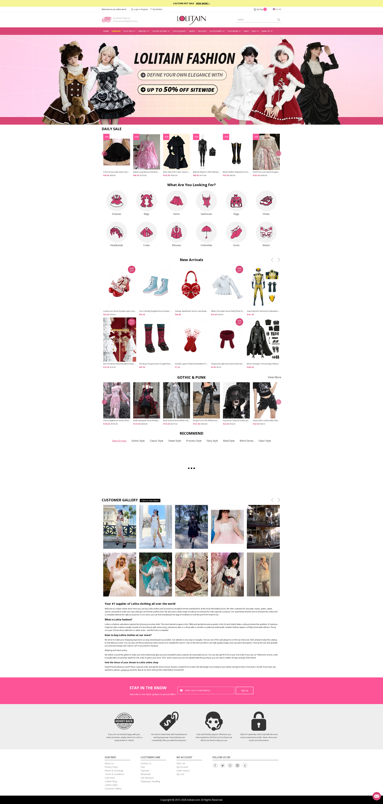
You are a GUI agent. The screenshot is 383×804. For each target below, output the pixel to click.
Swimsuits (206, 214)
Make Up (266, 31)
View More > (203, 3)
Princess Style (194, 440)
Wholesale (146, 774)
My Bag (261, 9)
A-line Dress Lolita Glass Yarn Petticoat (119, 172)
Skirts (192, 31)
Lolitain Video (111, 785)
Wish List (181, 763)
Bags (236, 214)
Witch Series (246, 440)
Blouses (202, 31)
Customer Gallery (113, 788)
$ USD (278, 9)
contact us (125, 670)
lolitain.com (193, 799)
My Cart (180, 774)
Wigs (246, 31)
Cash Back (110, 777)
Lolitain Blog (111, 781)
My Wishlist (157, 9)
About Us (109, 763)
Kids (254, 31)
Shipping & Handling (150, 781)
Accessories (216, 31)
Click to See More (150, 500)
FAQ (143, 767)
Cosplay (116, 31)
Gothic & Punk (159, 31)
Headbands (116, 245)
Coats (146, 245)
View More (274, 377)
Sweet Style (174, 440)
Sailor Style (265, 440)
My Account (182, 767)
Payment (145, 770)
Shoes (266, 214)
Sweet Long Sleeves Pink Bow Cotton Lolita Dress (153, 172)
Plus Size (128, 31)
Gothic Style (138, 440)
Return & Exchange (114, 770)
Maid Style (229, 440)
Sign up (244, 690)
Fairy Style (212, 440)
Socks (236, 245)
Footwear (233, 31)
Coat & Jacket (179, 31)
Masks (266, 245)
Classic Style (156, 440)
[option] (191, 80)
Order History (183, 770)
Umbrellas (206, 245)
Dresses (142, 31)
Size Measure (147, 777)
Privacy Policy (111, 767)
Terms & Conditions (114, 774)
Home (106, 31)
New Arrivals (119, 440)
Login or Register (141, 9)
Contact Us (146, 763)
